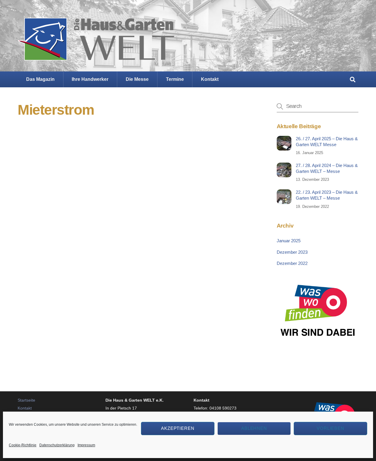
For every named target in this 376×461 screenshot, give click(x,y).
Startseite (26, 400)
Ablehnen (254, 428)
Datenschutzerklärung (57, 445)
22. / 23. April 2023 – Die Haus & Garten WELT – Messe (327, 195)
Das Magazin (40, 79)
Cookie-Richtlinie (22, 445)
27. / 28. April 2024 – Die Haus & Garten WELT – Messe (327, 168)
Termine (175, 79)
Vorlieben (331, 428)
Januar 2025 (289, 240)
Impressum (86, 445)
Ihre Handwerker (90, 79)
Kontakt (210, 79)
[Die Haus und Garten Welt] (96, 56)
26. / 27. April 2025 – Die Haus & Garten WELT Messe (327, 141)
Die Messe (137, 79)
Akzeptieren (178, 428)
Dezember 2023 (292, 252)
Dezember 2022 (292, 263)
